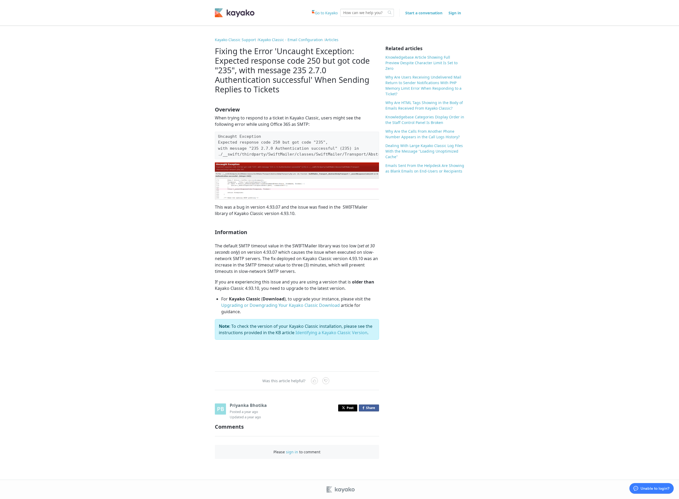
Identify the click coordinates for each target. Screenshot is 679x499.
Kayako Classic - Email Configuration (290, 39)
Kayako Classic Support (235, 39)
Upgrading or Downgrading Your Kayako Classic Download (280, 305)
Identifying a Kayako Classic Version (331, 332)
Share (371, 408)
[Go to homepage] (235, 12)
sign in (292, 451)
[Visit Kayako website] (341, 489)
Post (350, 408)
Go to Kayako (326, 12)
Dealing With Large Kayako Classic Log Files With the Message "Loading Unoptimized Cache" (424, 151)
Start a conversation (423, 12)
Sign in (455, 12)
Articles (331, 39)
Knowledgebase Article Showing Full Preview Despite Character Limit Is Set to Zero (421, 63)
